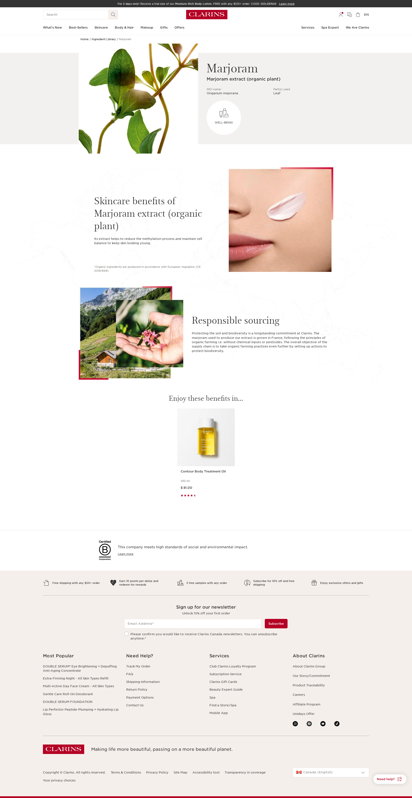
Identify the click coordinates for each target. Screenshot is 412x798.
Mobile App (218, 713)
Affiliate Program (306, 704)
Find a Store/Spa (222, 705)
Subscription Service (225, 674)
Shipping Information (143, 682)
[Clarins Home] (207, 14)
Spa (212, 697)
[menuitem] (340, 14)
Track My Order (138, 666)
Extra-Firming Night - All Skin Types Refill (75, 678)
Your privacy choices (59, 780)
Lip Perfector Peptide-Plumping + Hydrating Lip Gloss (81, 712)
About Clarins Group (309, 666)
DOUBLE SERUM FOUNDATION (67, 702)
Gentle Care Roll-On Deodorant (68, 694)
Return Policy (136, 689)
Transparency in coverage (245, 772)
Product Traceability (309, 685)
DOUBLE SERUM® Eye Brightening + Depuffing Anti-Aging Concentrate (80, 668)
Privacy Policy (157, 772)
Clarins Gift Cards (223, 682)
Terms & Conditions (126, 772)
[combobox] (331, 772)
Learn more (125, 554)
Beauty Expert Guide (226, 689)
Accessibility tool (206, 772)
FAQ (129, 674)
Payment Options (140, 697)
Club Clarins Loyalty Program (232, 666)
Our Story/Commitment (311, 676)
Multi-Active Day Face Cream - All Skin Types (78, 686)
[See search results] (113, 14)
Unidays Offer (304, 714)
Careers (299, 694)
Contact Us (135, 705)
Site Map (180, 772)
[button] (81, 656)
